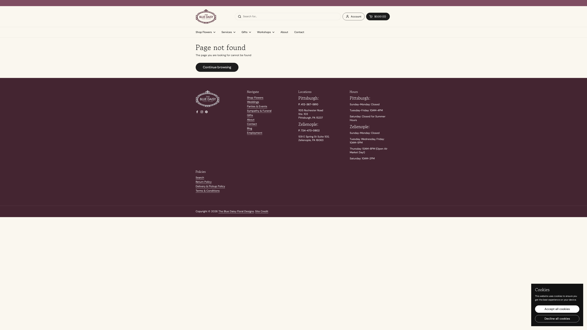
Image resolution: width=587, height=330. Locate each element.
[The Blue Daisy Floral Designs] (206, 16)
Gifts (250, 115)
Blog (249, 128)
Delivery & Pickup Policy (210, 186)
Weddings (253, 102)
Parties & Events (257, 106)
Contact (252, 124)
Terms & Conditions (208, 190)
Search (200, 177)
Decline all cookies (557, 319)
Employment (254, 132)
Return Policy (204, 181)
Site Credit (261, 211)
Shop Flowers (255, 97)
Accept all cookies (557, 309)
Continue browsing (217, 67)
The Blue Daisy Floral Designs (236, 211)
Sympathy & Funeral (259, 110)
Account (356, 16)
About (251, 119)
